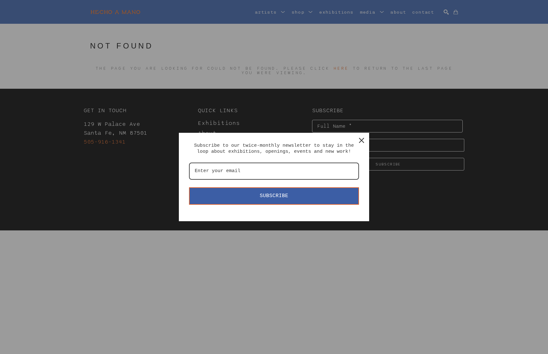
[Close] (361, 140)
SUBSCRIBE (274, 196)
